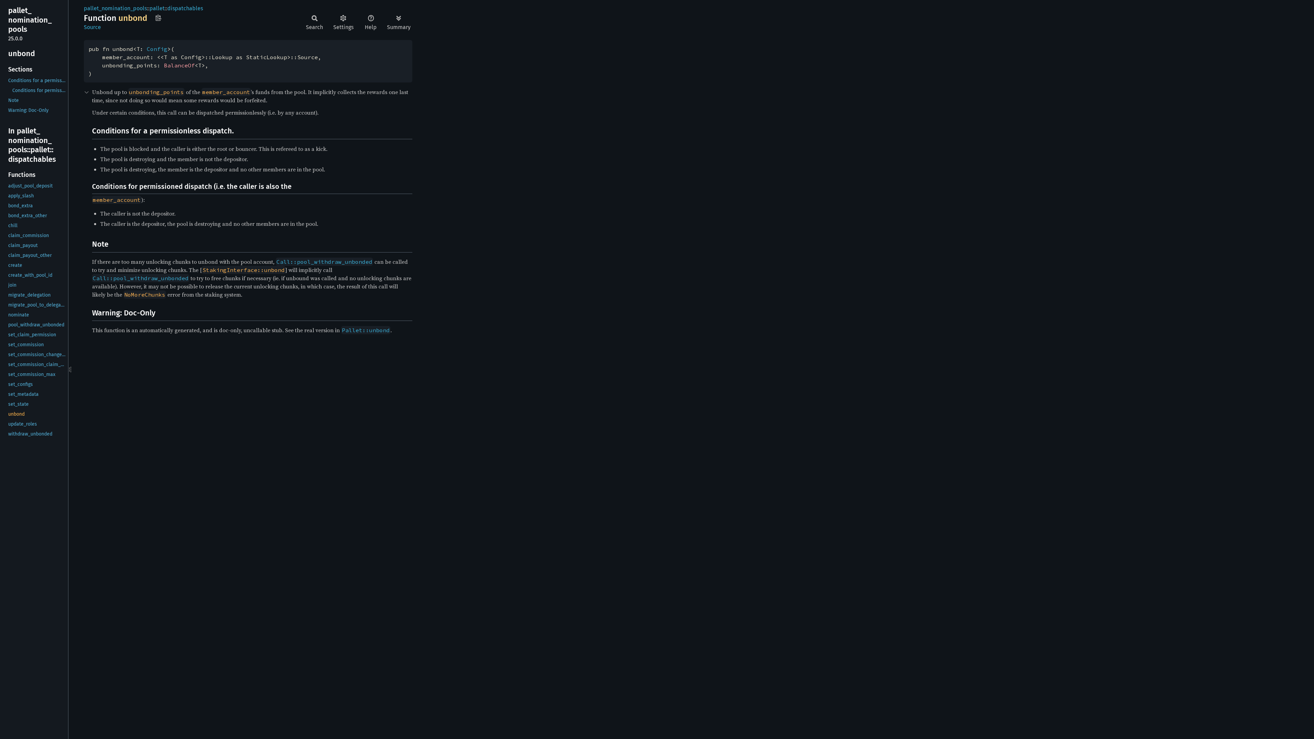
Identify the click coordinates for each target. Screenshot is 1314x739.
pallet (157, 8)
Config (157, 49)
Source (92, 27)
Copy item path (158, 18)
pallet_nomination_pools (115, 8)
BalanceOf (179, 65)
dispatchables (185, 8)
